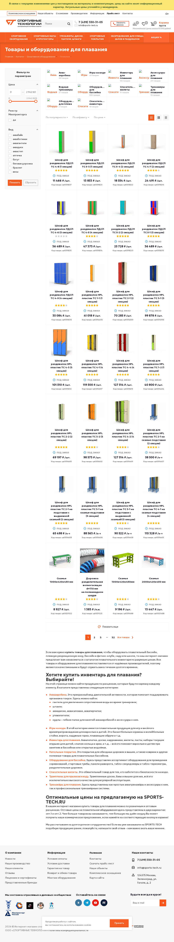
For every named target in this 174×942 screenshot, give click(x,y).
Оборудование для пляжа (67, 102)
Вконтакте (78, 902)
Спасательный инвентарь (97, 102)
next (132, 637)
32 (113, 637)
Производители (79, 13)
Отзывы (10, 873)
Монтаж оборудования (61, 877)
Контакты (128, 13)
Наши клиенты (14, 868)
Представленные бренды (21, 882)
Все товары (123, 637)
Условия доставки (58, 863)
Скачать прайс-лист (102, 863)
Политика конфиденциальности (68, 930)
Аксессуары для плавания (158, 75)
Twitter (104, 902)
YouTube (95, 902)
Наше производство (17, 863)
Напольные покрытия (62, 751)
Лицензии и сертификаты (21, 877)
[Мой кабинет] (167, 14)
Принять (119, 923)
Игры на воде (97, 72)
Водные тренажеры (66, 88)
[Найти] (69, 23)
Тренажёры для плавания (65, 784)
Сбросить (30, 182)
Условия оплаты (57, 858)
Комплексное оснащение (22, 13)
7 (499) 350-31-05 (90, 22)
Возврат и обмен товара (62, 873)
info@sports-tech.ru (88, 25)
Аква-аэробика (64, 74)
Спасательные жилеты (128, 88)
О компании (62, 13)
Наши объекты (45, 13)
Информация (97, 13)
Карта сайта (97, 877)
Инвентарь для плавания (126, 75)
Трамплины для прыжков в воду (68, 776)
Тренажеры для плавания (158, 90)
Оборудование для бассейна (97, 90)
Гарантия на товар (58, 868)
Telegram (87, 902)
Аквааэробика (57, 694)
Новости (10, 858)
